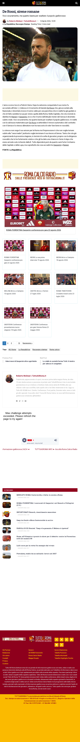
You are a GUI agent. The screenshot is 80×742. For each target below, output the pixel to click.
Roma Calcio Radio (35, 655)
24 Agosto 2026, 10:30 (23, 531)
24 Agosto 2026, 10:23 (23, 541)
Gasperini (23, 117)
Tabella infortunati (61, 655)
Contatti (5, 658)
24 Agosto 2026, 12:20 (23, 507)
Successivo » (27, 343)
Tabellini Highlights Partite (64, 658)
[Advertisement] (40, 94)
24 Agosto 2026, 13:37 (23, 497)
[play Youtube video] (40, 207)
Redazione (6, 653)
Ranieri (14, 117)
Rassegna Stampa (23, 24)
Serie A (31, 650)
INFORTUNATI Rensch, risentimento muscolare (36, 512)
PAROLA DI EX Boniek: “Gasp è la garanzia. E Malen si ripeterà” (43, 528)
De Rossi (50, 108)
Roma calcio (55, 350)
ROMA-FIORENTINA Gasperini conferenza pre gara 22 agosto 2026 (33, 230)
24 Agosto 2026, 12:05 (23, 514)
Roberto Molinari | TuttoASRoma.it (22, 21)
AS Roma (12, 350)
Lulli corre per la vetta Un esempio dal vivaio (35, 545)
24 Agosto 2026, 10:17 (23, 548)
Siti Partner (6, 650)
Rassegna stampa (39, 350)
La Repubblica (9, 24)
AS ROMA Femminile (36, 653)
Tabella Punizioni (61, 653)
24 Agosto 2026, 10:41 (23, 522)
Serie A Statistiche (61, 650)
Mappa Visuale (34, 658)
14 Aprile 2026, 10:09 (47, 21)
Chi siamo (5, 655)
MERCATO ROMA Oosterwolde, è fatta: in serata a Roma (39, 495)
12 (19, 343)
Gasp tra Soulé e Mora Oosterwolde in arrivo (35, 520)
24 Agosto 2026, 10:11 (23, 556)
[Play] (24, 440)
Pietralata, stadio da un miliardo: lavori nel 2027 (37, 554)
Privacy (5, 661)
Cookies (5, 663)
